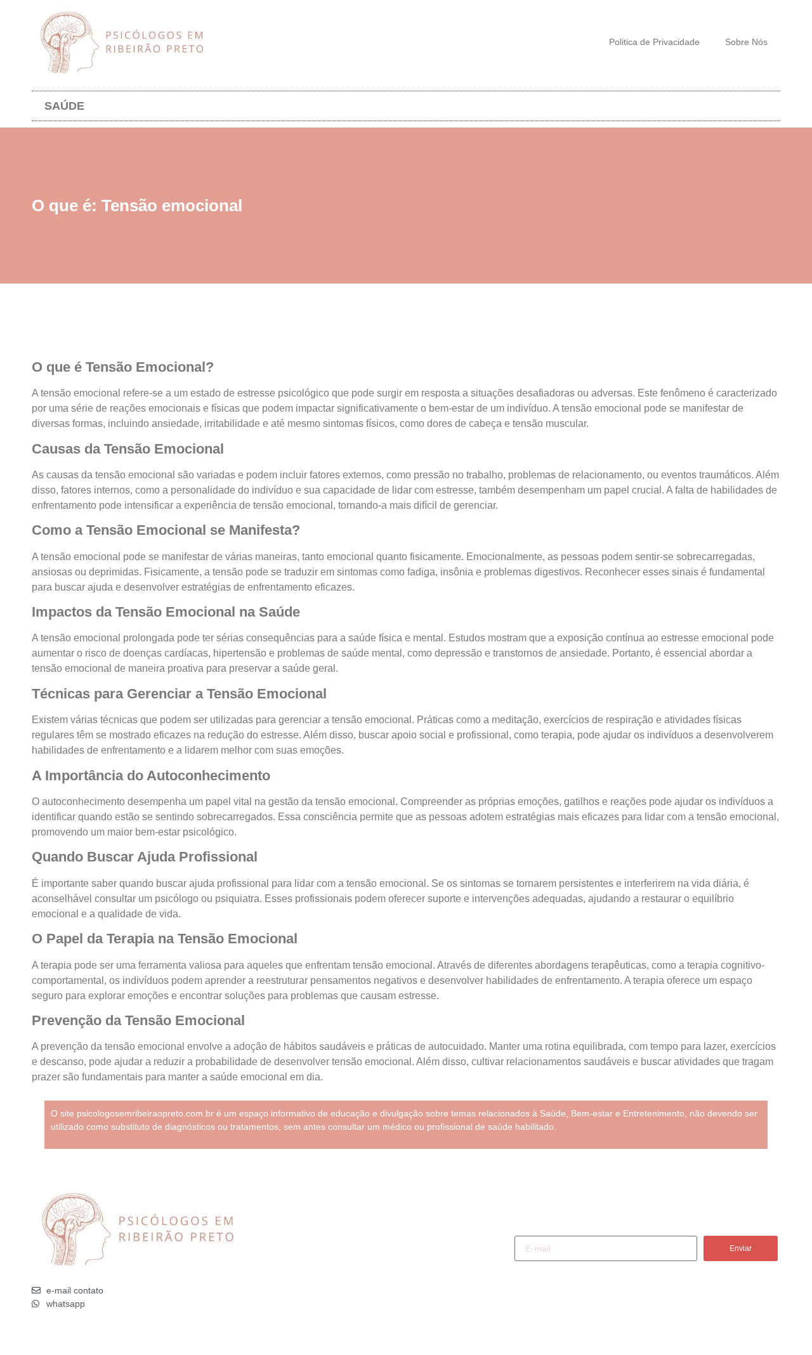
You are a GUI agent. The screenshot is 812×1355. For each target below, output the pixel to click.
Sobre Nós (746, 42)
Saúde (64, 106)
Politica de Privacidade (654, 42)
